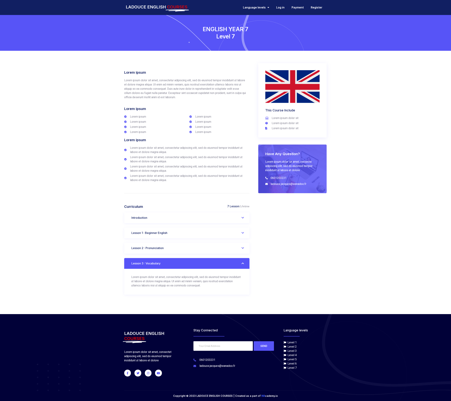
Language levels (254, 7)
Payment (298, 7)
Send (263, 345)
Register (316, 7)
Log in (280, 7)
